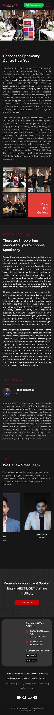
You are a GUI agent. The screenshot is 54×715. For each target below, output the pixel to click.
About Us (9, 49)
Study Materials (13, 678)
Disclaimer (10, 684)
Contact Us (27, 603)
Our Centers (31, 674)
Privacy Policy (24, 684)
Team (7, 459)
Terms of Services (40, 684)
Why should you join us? (20, 234)
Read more (37, 438)
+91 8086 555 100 (36, 641)
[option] (22, 525)
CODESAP (32, 711)
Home (10, 674)
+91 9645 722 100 (36, 644)
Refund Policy (27, 688)
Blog (45, 678)
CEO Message (12, 379)
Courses (43, 674)
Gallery (25, 678)
